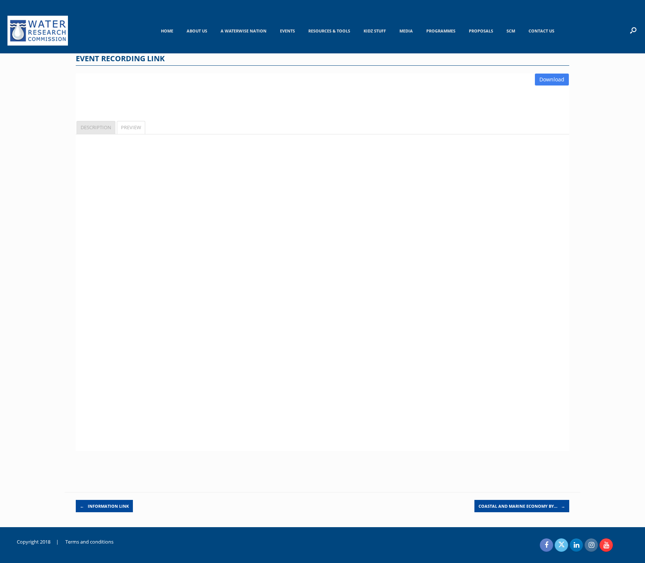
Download (551, 79)
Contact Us (541, 31)
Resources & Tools (329, 31)
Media (406, 31)
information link (104, 506)
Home (167, 31)
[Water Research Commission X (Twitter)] (561, 545)
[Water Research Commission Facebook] (546, 545)
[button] (633, 30)
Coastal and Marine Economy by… (522, 506)
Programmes (440, 31)
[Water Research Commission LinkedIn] (576, 545)
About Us (197, 31)
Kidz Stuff (375, 31)
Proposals (481, 31)
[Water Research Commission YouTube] (606, 545)
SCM (511, 31)
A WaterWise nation (244, 31)
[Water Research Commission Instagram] (591, 545)
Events (287, 31)
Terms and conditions (89, 541)
